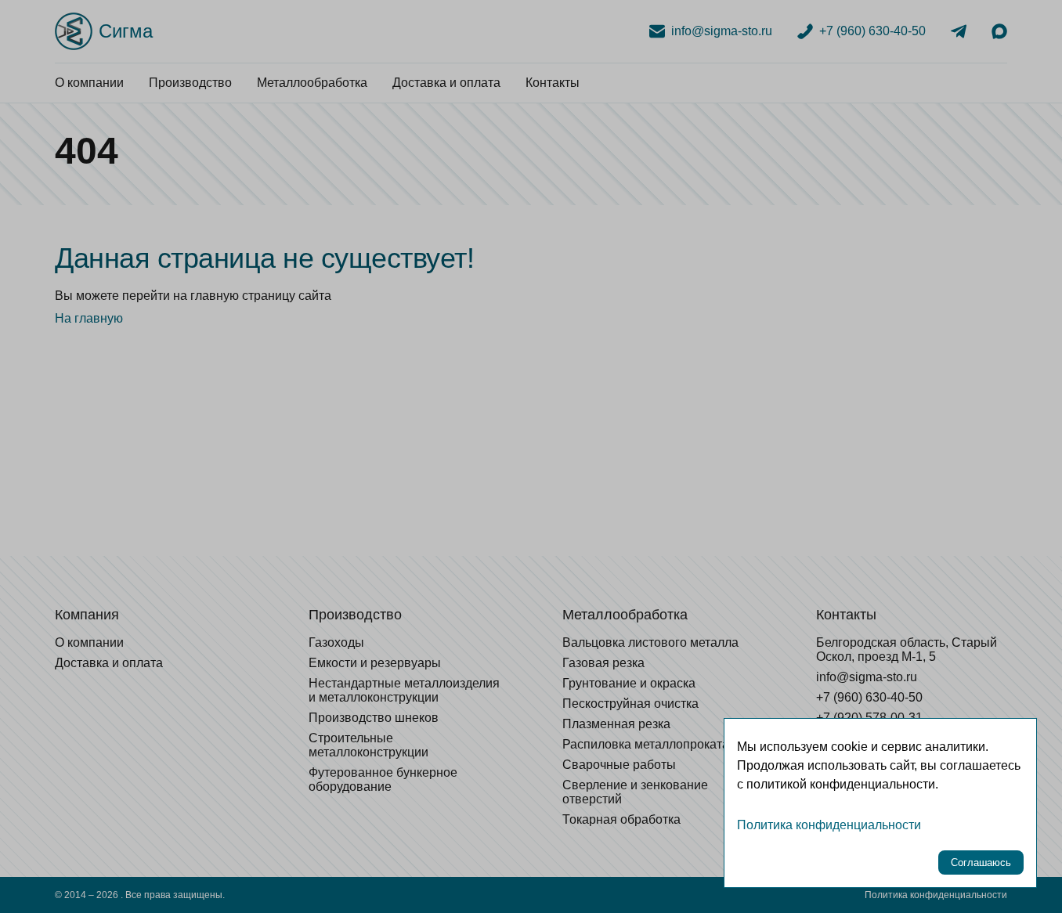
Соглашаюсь (981, 862)
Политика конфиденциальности (829, 825)
